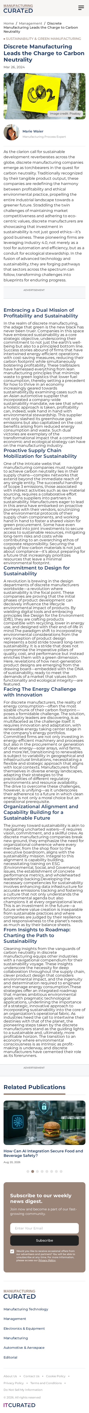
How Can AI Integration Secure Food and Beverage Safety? (43, 1153)
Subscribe (44, 1240)
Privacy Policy (14, 1383)
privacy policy (47, 1260)
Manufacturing (16, 1338)
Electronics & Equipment (24, 1328)
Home (9, 23)
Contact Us (31, 1376)
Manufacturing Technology (26, 1309)
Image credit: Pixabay (65, 113)
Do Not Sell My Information (23, 1390)
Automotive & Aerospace (24, 1347)
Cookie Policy (56, 1376)
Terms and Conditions (46, 1383)
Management (30, 23)
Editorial (10, 1357)
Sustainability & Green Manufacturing (43, 39)
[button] (28, 1171)
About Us (10, 1376)
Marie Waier (33, 131)
